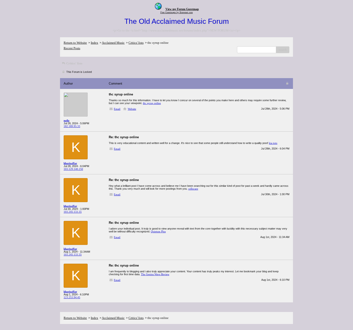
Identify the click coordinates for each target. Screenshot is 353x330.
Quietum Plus (158, 231)
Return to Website (75, 42)
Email (117, 108)
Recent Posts (72, 48)
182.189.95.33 (72, 126)
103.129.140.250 (73, 169)
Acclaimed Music (113, 42)
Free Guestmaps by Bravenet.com (176, 12)
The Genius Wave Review (155, 274)
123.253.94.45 (72, 297)
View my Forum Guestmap (182, 9)
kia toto (273, 143)
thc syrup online (152, 103)
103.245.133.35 (73, 211)
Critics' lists (136, 42)
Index (94, 42)
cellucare (193, 188)
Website (132, 108)
